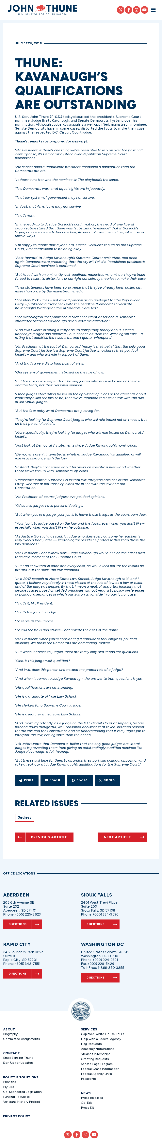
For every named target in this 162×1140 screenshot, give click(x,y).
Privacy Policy (16, 1116)
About (9, 1029)
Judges (24, 817)
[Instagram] (136, 10)
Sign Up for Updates (18, 1063)
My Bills (8, 1087)
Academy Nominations (97, 1049)
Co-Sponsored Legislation (22, 1092)
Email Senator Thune (18, 1058)
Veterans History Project (21, 1102)
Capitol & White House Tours (102, 1034)
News (86, 1093)
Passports (88, 1079)
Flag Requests (91, 1044)
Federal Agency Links (96, 1074)
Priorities (9, 1082)
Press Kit (87, 1107)
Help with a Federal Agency (101, 1039)
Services (89, 1029)
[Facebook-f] (128, 10)
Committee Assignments (21, 1039)
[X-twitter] (120, 10)
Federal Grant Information (100, 1069)
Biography (10, 1034)
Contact (11, 1053)
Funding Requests (16, 1097)
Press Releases (92, 1098)
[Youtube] (144, 10)
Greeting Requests (95, 1059)
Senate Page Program (97, 1064)
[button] (27, 780)
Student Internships (95, 1054)
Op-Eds (86, 1103)
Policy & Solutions (21, 1077)
